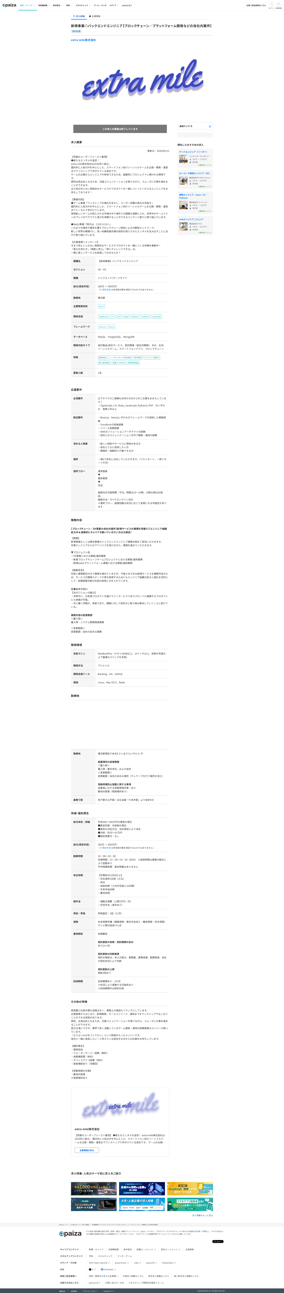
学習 (91, 1256)
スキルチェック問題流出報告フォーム (146, 1282)
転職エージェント (145, 1249)
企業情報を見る (87, 1150)
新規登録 (279, 8)
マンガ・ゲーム (124, 1256)
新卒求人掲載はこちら (158, 1276)
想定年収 (107, 289)
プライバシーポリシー (90, 1291)
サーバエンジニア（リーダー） (193, 151)
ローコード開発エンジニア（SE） (195, 173)
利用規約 (74, 1291)
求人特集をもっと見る (202, 1215)
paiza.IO (150, 1262)
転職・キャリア (96, 1249)
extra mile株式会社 (83, 40)
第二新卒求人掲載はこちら (186, 1276)
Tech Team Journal (98, 1262)
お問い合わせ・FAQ (114, 1282)
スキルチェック (105, 1256)
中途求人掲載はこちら (133, 1276)
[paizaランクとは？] (210, 126)
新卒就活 (128, 1249)
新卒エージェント (169, 1249)
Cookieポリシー (109, 1291)
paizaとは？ (127, 5)
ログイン (272, 8)
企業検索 (189, 1249)
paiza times (120, 1262)
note (136, 1262)
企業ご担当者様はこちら (256, 5)
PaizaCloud (167, 1262)
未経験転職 (113, 1249)
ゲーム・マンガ (100, 5)
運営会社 (62, 1291)
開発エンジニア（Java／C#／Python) (193, 196)
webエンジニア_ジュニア (191, 219)
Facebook (108, 1269)
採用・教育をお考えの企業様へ (103, 1276)
